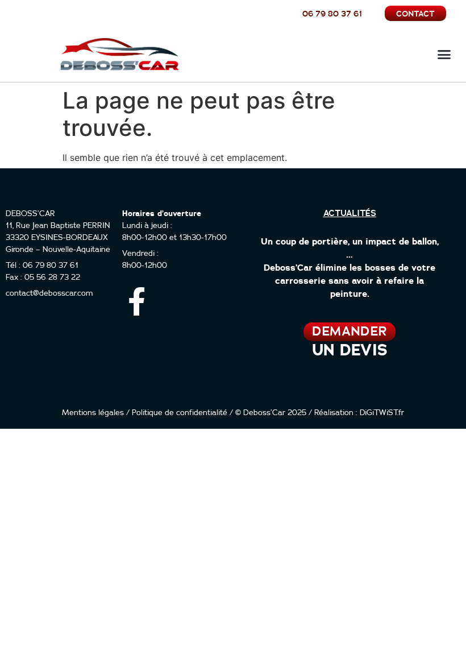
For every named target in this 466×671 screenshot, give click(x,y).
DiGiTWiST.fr (382, 413)
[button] (444, 54)
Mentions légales (93, 413)
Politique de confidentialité (179, 413)
